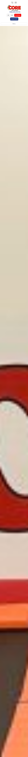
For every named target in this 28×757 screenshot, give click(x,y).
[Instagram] (12, 15)
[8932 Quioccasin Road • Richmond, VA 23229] (15, 2)
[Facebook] (8, 15)
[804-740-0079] (12, 2)
